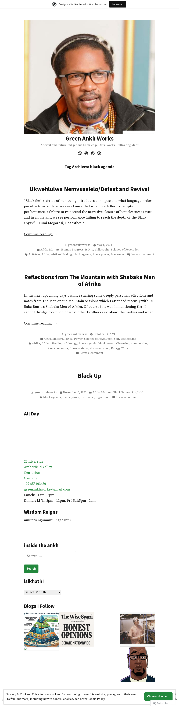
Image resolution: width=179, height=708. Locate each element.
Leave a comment (142, 254)
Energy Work (119, 348)
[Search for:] (50, 556)
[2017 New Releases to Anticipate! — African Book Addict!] (93, 153)
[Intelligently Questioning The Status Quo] (86, 153)
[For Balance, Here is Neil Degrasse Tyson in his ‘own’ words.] (98, 153)
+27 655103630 (35, 484)
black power (101, 254)
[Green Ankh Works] (41, 629)
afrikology (70, 343)
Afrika (45, 254)
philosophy (102, 250)
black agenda (82, 254)
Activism (34, 254)
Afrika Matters (50, 250)
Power (78, 339)
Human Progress (72, 250)
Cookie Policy (96, 699)
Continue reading (38, 234)
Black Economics (124, 392)
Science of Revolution (125, 250)
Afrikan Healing (61, 254)
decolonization (99, 348)
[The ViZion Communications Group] (137, 664)
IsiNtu (89, 250)
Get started (117, 4)
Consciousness (58, 348)
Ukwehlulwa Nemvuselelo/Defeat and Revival (89, 189)
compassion (139, 343)
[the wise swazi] (76, 629)
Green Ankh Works (89, 138)
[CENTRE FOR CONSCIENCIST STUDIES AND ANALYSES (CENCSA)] (137, 629)
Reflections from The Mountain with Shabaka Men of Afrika (89, 280)
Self (116, 339)
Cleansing (122, 343)
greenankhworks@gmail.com (47, 489)
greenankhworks (79, 245)
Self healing (128, 339)
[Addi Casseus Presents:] (41, 664)
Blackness (117, 254)
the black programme (95, 397)
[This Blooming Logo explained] (80, 153)
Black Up (89, 375)
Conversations (79, 348)
